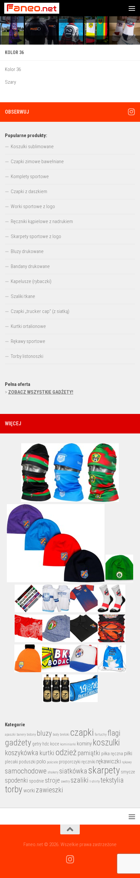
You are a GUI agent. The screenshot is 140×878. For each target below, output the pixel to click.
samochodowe (26, 771)
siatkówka (73, 771)
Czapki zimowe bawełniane (37, 161)
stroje (52, 780)
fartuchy (100, 734)
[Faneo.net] (131, 112)
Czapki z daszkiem (29, 191)
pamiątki (88, 753)
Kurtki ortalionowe (28, 326)
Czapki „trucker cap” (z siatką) (40, 311)
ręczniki (88, 761)
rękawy (127, 762)
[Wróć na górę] (70, 829)
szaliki (80, 780)
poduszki (27, 761)
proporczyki (69, 761)
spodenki (16, 780)
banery (21, 734)
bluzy (44, 733)
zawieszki (49, 790)
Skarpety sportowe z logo (36, 236)
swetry (65, 781)
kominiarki (68, 744)
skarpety (104, 770)
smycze (128, 771)
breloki (64, 734)
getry (36, 743)
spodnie (36, 781)
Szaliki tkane (23, 296)
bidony (31, 734)
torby (13, 789)
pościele (52, 762)
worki (29, 790)
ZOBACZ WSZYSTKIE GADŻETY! (40, 392)
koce (54, 743)
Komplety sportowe (30, 176)
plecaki (11, 761)
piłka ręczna (112, 753)
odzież (66, 752)
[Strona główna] (70, 30)
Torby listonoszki (27, 356)
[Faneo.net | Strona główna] (40, 8)
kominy (84, 744)
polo (41, 761)
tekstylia (112, 780)
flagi (113, 733)
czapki (82, 732)
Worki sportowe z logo (33, 206)
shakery (53, 772)
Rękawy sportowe (28, 341)
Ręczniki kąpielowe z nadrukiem (42, 221)
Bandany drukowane (30, 266)
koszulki (106, 742)
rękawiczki (108, 761)
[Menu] (132, 8)
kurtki (46, 753)
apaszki (10, 734)
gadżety (18, 742)
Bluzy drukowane (27, 251)
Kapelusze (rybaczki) (31, 281)
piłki (128, 753)
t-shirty (95, 781)
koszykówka (21, 753)
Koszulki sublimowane (32, 146)
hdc (45, 743)
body (56, 734)
